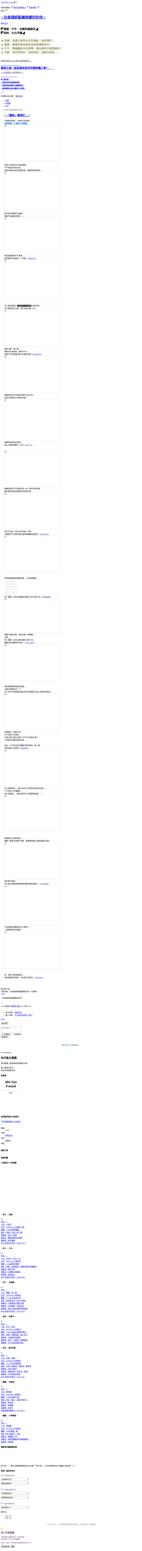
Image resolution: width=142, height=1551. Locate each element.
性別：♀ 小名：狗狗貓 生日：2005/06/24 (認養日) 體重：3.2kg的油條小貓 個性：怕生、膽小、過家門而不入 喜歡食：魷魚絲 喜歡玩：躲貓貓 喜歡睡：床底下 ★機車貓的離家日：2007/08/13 (14, 1400)
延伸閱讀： (8, 123)
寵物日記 (19, 96)
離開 (12, 1546)
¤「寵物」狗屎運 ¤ (20, 123)
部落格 (8, 103)
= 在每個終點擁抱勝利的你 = (23, 17)
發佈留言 (5, 1037)
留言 (18, 1006)
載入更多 (5, 1023)
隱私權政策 (84, 1524)
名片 (7, 106)
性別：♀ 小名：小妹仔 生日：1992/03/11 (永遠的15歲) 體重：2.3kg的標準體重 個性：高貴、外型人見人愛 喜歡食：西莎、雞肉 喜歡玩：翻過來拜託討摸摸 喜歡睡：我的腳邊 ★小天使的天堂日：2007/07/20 (14, 1232)
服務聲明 (93, 1524)
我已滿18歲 (5, 1546)
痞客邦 (13, 1006)
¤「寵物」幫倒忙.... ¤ (17, 115)
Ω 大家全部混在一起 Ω (23, 1015)
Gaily (3, 994)
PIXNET (54, 1524)
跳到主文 (4, 23)
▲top (3, 1019)
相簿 (7, 101)
